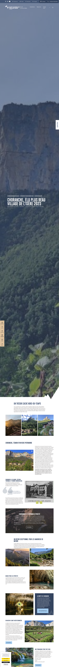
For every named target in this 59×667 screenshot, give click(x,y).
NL (48, 12)
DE (48, 10)
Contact (43, 1)
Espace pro (16, 1)
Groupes (35, 1)
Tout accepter (5, 658)
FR (48, 7)
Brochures (28, 1)
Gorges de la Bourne (32, 545)
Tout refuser (6, 660)
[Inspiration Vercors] (57, 124)
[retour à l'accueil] (12, 7)
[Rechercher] (52, 7)
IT (47, 13)
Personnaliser (5, 662)
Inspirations (32, 6)
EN (48, 9)
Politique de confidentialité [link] (5, 664)
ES (48, 15)
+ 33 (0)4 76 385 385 (53, 1)
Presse (22, 1)
